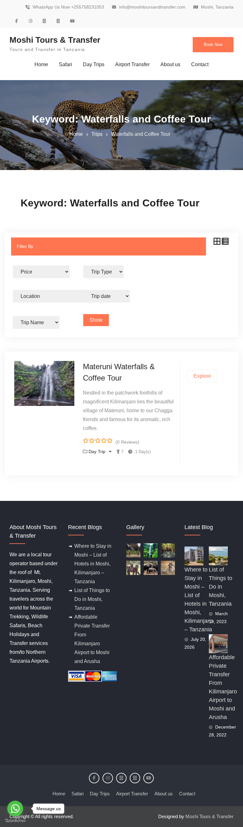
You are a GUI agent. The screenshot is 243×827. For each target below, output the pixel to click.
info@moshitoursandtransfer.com (152, 7)
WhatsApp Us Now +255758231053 (68, 7)
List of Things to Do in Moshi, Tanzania (92, 599)
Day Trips (93, 64)
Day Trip (98, 451)
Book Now (213, 44)
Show (96, 320)
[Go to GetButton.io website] (15, 821)
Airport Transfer (132, 64)
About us (170, 64)
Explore (202, 376)
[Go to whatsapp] (15, 809)
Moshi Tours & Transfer (54, 40)
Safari (65, 64)
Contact (200, 64)
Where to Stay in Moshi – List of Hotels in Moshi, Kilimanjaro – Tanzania (92, 563)
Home (41, 64)
